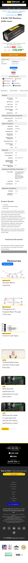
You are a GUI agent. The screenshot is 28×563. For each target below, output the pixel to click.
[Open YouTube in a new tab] (14, 528)
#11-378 (18, 174)
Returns (13, 494)
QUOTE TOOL (13, 461)
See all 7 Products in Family (12, 14)
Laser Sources (14, 11)
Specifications (4, 90)
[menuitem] (3, 2)
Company (13, 482)
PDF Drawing (7, 81)
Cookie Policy (12, 514)
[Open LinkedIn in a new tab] (19, 528)
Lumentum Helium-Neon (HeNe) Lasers (14, 12)
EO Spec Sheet (7, 85)
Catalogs (13, 500)
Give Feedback (14, 498)
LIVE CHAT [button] (14, 453)
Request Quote (15, 63)
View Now (13, 283)
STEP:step (19, 78)
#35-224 (20, 175)
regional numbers (15, 449)
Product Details (14, 90)
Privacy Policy (6, 514)
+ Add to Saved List (13, 67)
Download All (18, 85)
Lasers (9, 11)
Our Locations (13, 486)
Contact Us (19, 8)
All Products (4, 11)
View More (5, 429)
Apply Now (13, 504)
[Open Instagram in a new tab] (24, 528)
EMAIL (14, 456)
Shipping (13, 491)
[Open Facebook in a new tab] (4, 528)
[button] (19, 14)
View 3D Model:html (8, 78)
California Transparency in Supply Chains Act (13, 519)
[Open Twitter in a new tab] (9, 528)
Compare (14, 69)
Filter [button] (4, 264)
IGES (15, 81)
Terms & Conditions (20, 514)
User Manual (7, 83)
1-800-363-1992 (12, 448)
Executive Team (14, 484)
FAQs (14, 496)
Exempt (16, 191)
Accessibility (13, 515)
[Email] (18, 14)
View (16, 193)
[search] (14, 5)
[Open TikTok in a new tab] (14, 533)
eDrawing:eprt (16, 83)
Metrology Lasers (22, 11)
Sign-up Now (14, 474)
